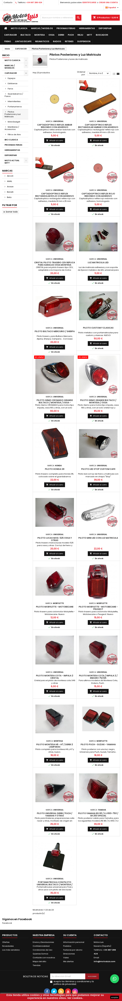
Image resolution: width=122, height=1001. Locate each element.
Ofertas (6, 942)
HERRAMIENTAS (87, 28)
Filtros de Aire (14, 134)
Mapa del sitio (39, 961)
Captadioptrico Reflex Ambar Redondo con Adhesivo (54, 126)
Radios (57, 41)
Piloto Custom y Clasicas (98, 327)
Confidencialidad (41, 946)
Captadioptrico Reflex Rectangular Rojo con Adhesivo (54, 194)
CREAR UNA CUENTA (108, 2)
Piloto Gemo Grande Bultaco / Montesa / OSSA (98, 401)
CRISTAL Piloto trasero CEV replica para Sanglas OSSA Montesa (54, 263)
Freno (7, 41)
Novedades (8, 946)
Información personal (73, 942)
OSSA (51, 34)
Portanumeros (15, 106)
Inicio (6, 55)
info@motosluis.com (104, 961)
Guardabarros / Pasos (14, 95)
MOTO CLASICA (19, 28)
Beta (9, 197)
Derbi (61, 34)
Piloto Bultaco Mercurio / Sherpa (55, 331)
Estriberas (12, 83)
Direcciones (69, 953)
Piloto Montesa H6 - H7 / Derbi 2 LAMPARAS (54, 745)
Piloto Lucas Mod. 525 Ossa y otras (54, 539)
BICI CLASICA (11, 139)
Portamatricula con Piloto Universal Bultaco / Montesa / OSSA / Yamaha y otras (54, 884)
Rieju (80, 34)
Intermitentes (14, 101)
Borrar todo (10, 211)
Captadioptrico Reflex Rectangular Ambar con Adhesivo (98, 126)
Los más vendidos (11, 949)
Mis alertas (68, 961)
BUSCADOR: (102, 34)
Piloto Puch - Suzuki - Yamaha (98, 744)
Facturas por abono (72, 949)
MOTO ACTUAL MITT (12, 161)
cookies (35, 995)
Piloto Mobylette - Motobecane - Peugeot (98, 608)
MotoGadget (14, 121)
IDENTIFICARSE (89, 2)
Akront (10, 175)
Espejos (11, 78)
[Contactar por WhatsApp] (114, 978)
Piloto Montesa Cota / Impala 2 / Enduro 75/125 (98, 676)
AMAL (9, 181)
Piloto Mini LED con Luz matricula (98, 537)
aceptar (114, 997)
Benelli (10, 192)
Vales (66, 957)
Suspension (83, 41)
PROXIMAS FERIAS (66, 28)
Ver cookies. (75, 998)
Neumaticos (42, 41)
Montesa (39, 34)
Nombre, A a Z (99, 73)
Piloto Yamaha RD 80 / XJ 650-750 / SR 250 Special (98, 814)
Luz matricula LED (98, 262)
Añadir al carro (54, 140)
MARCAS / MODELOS (42, 28)
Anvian (10, 186)
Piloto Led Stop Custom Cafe (98, 469)
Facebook (7, 923)
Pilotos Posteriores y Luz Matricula (13, 114)
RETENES (69, 41)
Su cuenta (69, 935)
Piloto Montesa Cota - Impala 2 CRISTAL (54, 676)
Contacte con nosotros (44, 957)
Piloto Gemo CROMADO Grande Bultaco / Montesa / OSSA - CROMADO (55, 402)
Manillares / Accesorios (12, 128)
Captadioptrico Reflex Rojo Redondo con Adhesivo (98, 194)
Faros (10, 88)
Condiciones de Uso (42, 949)
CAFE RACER (10, 34)
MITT (89, 34)
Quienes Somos (40, 953)
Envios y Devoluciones (43, 942)
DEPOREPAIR (105, 28)
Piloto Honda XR (54, 469)
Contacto (8, 2)
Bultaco (26, 34)
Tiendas (36, 965)
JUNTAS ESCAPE (23, 41)
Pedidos (67, 946)
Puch (71, 34)
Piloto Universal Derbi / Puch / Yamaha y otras (54, 814)
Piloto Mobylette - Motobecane (54, 606)
